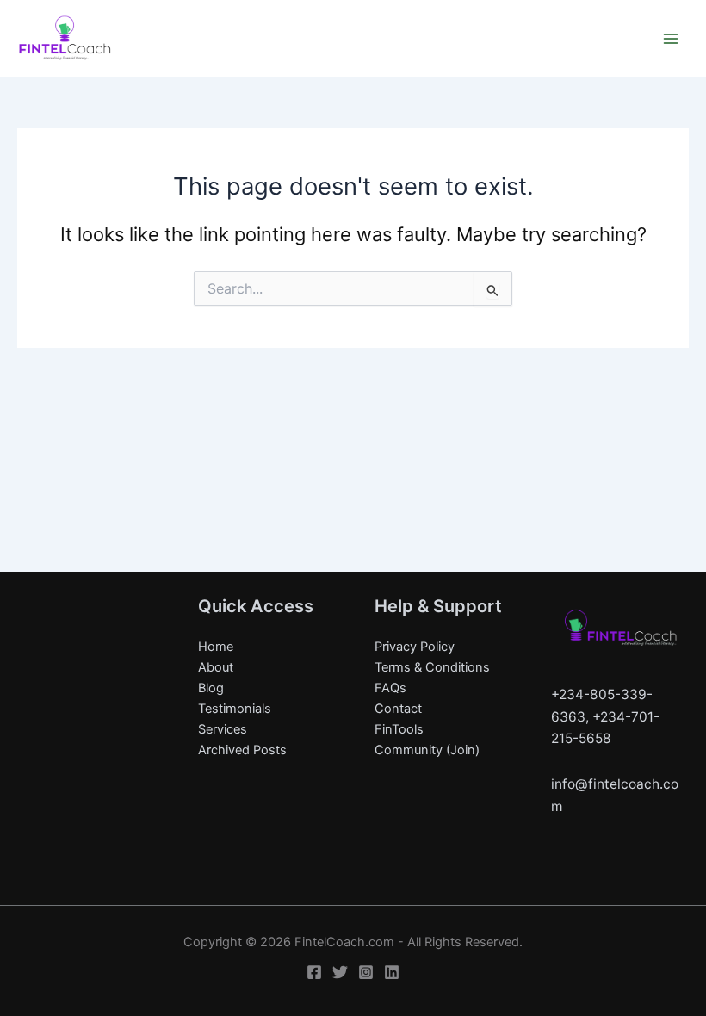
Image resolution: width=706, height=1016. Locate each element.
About (215, 667)
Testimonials (234, 708)
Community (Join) (427, 750)
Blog (211, 688)
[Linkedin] (391, 972)
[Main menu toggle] (671, 39)
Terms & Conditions (432, 667)
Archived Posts (242, 750)
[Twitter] (340, 972)
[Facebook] (314, 972)
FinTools (399, 729)
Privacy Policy (415, 646)
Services (222, 729)
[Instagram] (366, 972)
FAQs (390, 688)
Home (215, 646)
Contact (398, 708)
